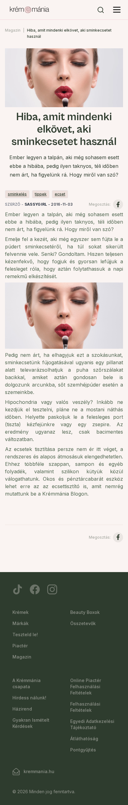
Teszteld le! (25, 634)
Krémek (20, 612)
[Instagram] (52, 589)
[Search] (100, 9)
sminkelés (17, 194)
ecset (60, 194)
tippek (41, 194)
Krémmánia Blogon (64, 494)
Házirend (22, 708)
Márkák (20, 623)
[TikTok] (17, 589)
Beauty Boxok (85, 612)
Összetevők (83, 623)
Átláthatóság (84, 738)
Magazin (13, 30)
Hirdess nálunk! (29, 697)
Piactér (20, 645)
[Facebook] (35, 589)
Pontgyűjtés (83, 749)
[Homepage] (29, 10)
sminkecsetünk (22, 362)
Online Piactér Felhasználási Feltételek (85, 686)
